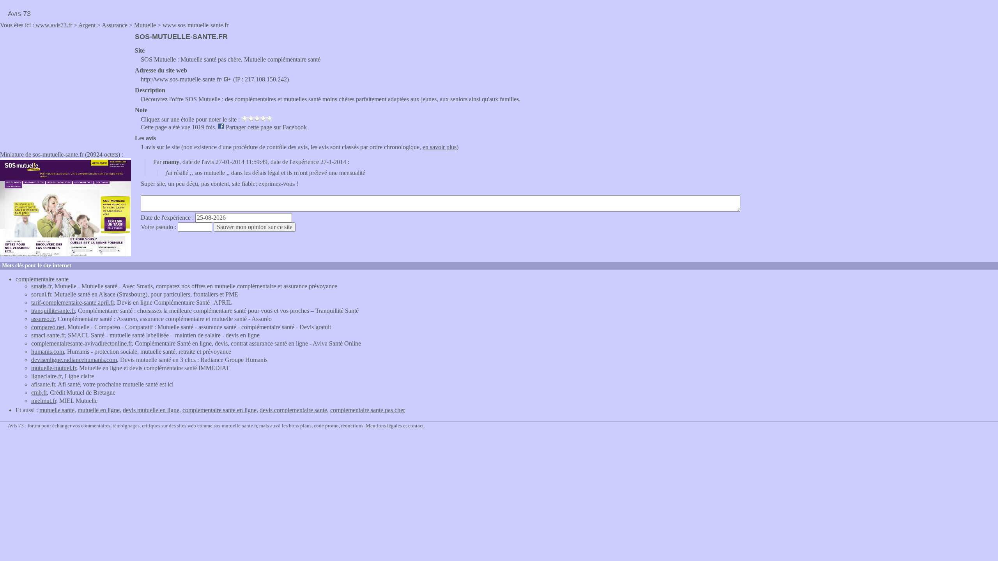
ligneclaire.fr (46, 376)
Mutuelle (145, 25)
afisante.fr (43, 384)
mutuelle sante (56, 410)
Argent (87, 25)
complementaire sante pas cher (367, 410)
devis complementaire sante (293, 410)
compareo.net (47, 327)
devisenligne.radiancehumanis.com (74, 359)
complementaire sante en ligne (219, 410)
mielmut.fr (43, 400)
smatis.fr (41, 286)
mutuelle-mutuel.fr (53, 368)
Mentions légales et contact (395, 426)
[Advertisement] (65, 87)
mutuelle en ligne (99, 410)
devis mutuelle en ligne (151, 410)
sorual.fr (41, 294)
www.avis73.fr (53, 25)
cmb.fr (39, 392)
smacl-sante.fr (48, 335)
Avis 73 (19, 14)
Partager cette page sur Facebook (266, 127)
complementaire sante (42, 279)
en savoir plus (440, 147)
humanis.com (47, 351)
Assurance (114, 25)
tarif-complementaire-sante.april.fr (72, 302)
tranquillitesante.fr (53, 310)
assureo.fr (43, 319)
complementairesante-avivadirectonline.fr (81, 343)
